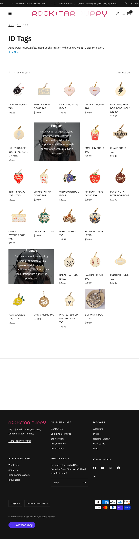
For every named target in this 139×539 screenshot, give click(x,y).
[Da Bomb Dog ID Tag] (18, 89)
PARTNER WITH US (19, 458)
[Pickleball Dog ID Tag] (95, 216)
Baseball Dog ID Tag (94, 276)
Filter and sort (22, 72)
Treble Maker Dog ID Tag (42, 106)
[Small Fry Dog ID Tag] (95, 132)
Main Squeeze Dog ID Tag (16, 316)
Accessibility (57, 448)
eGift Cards (99, 443)
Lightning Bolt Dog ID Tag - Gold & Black (120, 108)
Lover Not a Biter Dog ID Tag (119, 193)
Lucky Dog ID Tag (44, 231)
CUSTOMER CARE (61, 422)
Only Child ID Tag (44, 314)
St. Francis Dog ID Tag (94, 316)
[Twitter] (105, 468)
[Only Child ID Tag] (44, 299)
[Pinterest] (121, 467)
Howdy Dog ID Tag (67, 233)
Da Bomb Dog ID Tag (17, 106)
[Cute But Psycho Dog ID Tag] (18, 216)
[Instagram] (113, 468)
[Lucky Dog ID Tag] (44, 216)
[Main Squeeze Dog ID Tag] (18, 299)
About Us (98, 428)
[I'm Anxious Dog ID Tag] (69, 89)
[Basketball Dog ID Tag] (69, 259)
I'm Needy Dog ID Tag (94, 106)
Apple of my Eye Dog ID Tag (94, 193)
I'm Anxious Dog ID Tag (68, 106)
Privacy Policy (58, 443)
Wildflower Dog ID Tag (69, 193)
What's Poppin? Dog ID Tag (43, 193)
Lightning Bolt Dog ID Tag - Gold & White (18, 151)
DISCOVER (99, 422)
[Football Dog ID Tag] (120, 259)
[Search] (123, 13)
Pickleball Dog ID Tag (94, 233)
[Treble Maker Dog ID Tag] (44, 89)
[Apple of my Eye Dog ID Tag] (95, 176)
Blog (95, 448)
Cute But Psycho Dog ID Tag (16, 235)
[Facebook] (97, 468)
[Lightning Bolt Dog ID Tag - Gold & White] (18, 132)
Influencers (14, 479)
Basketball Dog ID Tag (68, 276)
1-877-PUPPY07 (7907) (19, 441)
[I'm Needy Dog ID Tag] (95, 89)
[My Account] (118, 13)
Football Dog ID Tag (119, 276)
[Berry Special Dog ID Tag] (18, 176)
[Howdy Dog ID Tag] (69, 216)
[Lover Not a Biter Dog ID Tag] (120, 176)
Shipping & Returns (61, 433)
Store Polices (57, 438)
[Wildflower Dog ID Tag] (69, 176)
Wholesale (13, 465)
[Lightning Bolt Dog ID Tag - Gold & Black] (120, 89)
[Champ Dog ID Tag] (120, 132)
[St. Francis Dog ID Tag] (95, 299)
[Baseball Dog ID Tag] (95, 259)
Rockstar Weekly (101, 438)
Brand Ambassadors (18, 474)
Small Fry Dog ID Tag (94, 149)
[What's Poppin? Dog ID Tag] (44, 176)
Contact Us (57, 428)
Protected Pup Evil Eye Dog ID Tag (68, 318)
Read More (13, 52)
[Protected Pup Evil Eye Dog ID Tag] (69, 299)
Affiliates (13, 469)
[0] (128, 13)
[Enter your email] (84, 483)
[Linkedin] (97, 476)
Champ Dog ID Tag (118, 149)
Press (96, 433)
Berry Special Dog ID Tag (16, 193)
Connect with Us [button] (102, 459)
